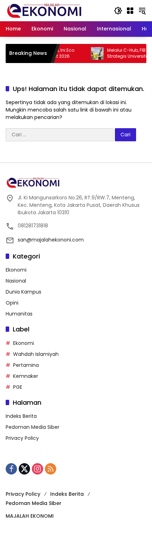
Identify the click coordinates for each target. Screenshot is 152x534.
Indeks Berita (21, 416)
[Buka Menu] (130, 10)
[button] (118, 10)
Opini (12, 302)
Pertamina (26, 365)
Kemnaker (25, 376)
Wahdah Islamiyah (36, 354)
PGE (17, 387)
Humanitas (19, 313)
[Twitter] (24, 469)
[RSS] (50, 469)
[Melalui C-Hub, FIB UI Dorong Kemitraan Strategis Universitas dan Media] (92, 53)
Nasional (16, 280)
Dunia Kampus (23, 291)
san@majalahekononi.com (51, 239)
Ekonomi (16, 269)
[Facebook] (11, 469)
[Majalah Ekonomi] (44, 10)
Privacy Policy (22, 438)
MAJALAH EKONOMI (30, 515)
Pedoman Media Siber (32, 427)
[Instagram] (37, 469)
